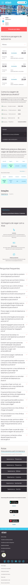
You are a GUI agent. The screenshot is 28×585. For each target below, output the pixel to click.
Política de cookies (5, 571)
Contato (3, 551)
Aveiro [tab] (11, 194)
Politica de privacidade (6, 568)
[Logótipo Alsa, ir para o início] (8, 2)
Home (2, 529)
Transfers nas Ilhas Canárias (7, 539)
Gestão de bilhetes (5, 545)
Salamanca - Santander (14, 483)
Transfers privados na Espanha (7, 542)
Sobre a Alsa (3, 536)
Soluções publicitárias (5, 548)
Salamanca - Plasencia (14, 459)
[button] (14, 275)
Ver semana (22, 171)
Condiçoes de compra (5, 574)
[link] (3, 21)
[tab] (14, 275)
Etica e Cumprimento (5, 582)
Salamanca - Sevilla (14, 489)
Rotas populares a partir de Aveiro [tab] (11, 454)
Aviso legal (3, 565)
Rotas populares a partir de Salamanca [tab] (13, 451)
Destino (7, 23)
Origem (6, 17)
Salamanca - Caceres (14, 477)
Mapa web (3, 577)
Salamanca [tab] (4, 194)
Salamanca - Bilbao (14, 471)
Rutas (6, 529)
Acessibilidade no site (5, 580)
